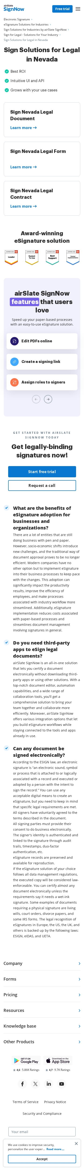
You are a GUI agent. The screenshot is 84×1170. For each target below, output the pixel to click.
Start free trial (42, 471)
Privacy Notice (55, 1102)
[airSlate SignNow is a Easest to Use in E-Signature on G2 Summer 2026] (31, 257)
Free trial (62, 9)
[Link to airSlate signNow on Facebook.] (22, 1084)
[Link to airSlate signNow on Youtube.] (61, 1084)
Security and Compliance (42, 1113)
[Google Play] (26, 1060)
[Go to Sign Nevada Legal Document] (42, 120)
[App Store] (57, 1060)
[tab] (42, 963)
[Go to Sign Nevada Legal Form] (42, 159)
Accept (42, 1159)
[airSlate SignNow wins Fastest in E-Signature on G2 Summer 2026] (72, 257)
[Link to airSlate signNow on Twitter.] (35, 1084)
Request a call (41, 485)
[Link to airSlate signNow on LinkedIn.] (48, 1084)
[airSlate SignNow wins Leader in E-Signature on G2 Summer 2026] (11, 257)
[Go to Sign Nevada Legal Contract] (42, 198)
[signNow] (14, 9)
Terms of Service (25, 1102)
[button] (78, 9)
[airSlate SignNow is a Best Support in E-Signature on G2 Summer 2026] (52, 257)
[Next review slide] (48, 399)
